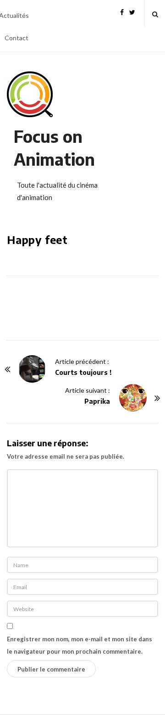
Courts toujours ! (83, 372)
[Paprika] (133, 398)
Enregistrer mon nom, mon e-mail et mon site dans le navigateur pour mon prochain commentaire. (79, 645)
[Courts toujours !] (32, 369)
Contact (16, 38)
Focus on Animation (54, 147)
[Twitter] (132, 11)
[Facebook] (122, 11)
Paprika (97, 401)
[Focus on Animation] (30, 94)
